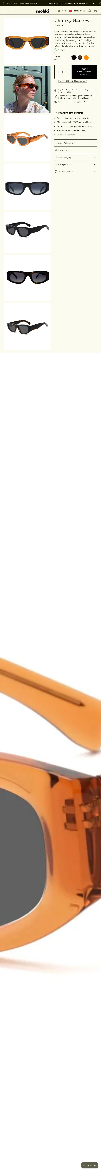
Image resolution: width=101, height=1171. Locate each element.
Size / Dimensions (66, 143)
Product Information (70, 113)
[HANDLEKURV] (95, 11)
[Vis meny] (5, 11)
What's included (65, 171)
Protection (62, 150)
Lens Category (64, 157)
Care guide (63, 164)
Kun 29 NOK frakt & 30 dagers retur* (72, 81)
